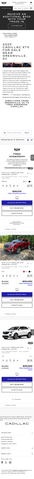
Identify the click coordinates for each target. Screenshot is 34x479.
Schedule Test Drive (8, 443)
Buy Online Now (17, 208)
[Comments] (28, 186)
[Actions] (30, 173)
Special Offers (7, 441)
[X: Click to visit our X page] (7, 462)
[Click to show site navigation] (30, 8)
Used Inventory (7, 439)
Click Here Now (17, 26)
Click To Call (17, 213)
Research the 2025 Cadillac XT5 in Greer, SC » (17, 97)
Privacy (26, 470)
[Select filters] (28, 140)
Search (27, 132)
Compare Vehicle (10, 229)
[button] (6, 8)
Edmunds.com (26, 94)
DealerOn (15, 470)
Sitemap (21, 470)
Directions (17, 8)
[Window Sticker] (31, 186)
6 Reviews (17, 94)
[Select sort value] (31, 139)
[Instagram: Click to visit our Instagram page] (11, 462)
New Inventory (6, 437)
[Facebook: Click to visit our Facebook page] (3, 462)
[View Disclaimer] (17, 186)
